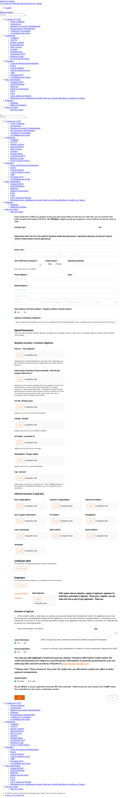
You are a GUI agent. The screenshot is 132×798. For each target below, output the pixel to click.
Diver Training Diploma (22, 499)
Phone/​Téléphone (24, 274)
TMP (12, 73)
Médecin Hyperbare (18, 105)
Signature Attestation (21, 593)
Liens (12, 93)
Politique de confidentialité (14, 795)
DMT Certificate (55, 529)
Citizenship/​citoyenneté (76, 261)
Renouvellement (17, 45)
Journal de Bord (16, 82)
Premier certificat (17, 42)
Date (96, 629)
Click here (18, 598)
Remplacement (16, 52)
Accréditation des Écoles (20, 77)
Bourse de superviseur (19, 89)
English (8, 8)
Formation (9, 61)
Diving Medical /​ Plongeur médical (26, 454)
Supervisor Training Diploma (60, 499)
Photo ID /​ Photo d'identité (27, 349)
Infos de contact (6, 12)
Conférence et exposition (20, 31)
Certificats (14, 38)
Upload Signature (38, 593)
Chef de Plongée (17, 68)
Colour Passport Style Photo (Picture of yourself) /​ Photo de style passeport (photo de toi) (37, 371)
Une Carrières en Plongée (20, 96)
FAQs (12, 91)
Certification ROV (17, 54)
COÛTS (13, 40)
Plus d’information (12, 79)
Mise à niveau (16, 47)
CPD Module (18, 544)
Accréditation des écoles (20, 33)
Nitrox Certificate (91, 529)
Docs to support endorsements (25, 514)
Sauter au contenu (7, 1)
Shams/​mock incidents (93, 499)
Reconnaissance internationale (22, 28)
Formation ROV (17, 75)
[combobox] (105, 302)
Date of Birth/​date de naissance (28, 261)
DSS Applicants (90, 514)
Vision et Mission (17, 21)
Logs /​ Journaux (23, 472)
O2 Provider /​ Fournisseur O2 (24, 436)
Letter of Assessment (21, 529)
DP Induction (54, 514)
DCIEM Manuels (17, 84)
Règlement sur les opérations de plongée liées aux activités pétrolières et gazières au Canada (47, 98)
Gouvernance (15, 24)
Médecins (14, 86)
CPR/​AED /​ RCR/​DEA (21, 418)
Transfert (14, 49)
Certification (10, 35)
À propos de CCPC (13, 19)
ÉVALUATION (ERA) (20, 59)
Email (73, 274)
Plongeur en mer (17, 56)
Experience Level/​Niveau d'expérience (31, 318)
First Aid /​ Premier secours (23, 401)
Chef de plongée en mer (20, 70)
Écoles (13, 66)
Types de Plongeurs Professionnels (24, 63)
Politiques (9, 100)
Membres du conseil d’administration (25, 26)
